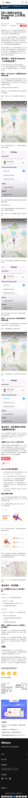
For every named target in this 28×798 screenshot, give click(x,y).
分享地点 (8, 6)
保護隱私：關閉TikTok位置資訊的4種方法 (11, 732)
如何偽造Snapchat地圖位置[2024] (10, 729)
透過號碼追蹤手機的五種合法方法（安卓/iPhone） (13, 735)
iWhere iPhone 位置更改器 (14, 442)
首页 (2, 6)
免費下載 (7, 458)
